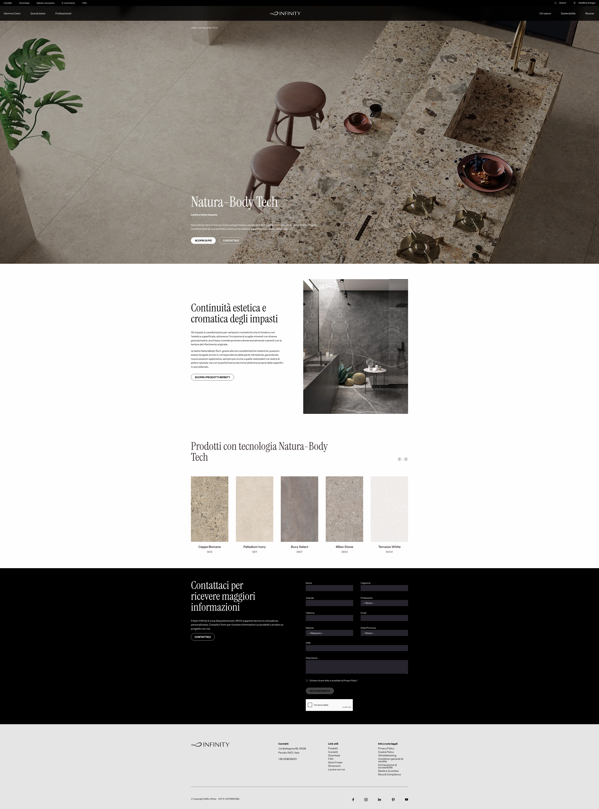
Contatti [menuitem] (8, 3)
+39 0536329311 (287, 759)
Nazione (310, 627)
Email (363, 613)
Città (308, 642)
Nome (309, 583)
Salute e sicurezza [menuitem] (45, 3)
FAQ (330, 758)
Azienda (310, 598)
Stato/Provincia (368, 627)
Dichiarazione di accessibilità (387, 766)
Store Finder (335, 762)
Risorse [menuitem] (589, 13)
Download (334, 755)
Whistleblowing (387, 755)
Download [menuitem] (24, 3)
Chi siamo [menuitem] (545, 13)
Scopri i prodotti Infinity (212, 377)
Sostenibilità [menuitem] (568, 13)
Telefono (310, 613)
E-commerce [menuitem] (68, 3)
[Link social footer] (353, 799)
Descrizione (311, 658)
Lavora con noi (336, 769)
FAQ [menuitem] (84, 3)
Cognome (365, 583)
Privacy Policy (386, 748)
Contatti (333, 751)
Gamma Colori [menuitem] (12, 13)
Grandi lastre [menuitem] (37, 13)
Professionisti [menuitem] (63, 13)
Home (194, 28)
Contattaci (231, 240)
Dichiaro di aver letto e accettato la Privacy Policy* (333, 680)
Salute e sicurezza (388, 770)
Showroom (334, 765)
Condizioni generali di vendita (390, 760)
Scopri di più (203, 240)
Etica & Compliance (389, 774)
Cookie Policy (386, 751)
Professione (367, 598)
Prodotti (333, 748)
